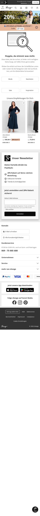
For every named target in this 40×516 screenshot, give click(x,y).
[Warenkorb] (37, 8)
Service (4, 263)
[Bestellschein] (26, 8)
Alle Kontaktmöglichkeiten (14, 237)
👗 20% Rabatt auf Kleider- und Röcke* (17, 26)
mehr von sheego (8, 269)
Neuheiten (29, 79)
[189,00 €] (13, 117)
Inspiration (29, 90)
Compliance (30, 317)
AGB (23, 312)
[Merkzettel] (32, 8)
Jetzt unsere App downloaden (20, 285)
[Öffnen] (37, 27)
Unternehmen (7, 257)
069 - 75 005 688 (9, 250)
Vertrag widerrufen (13, 312)
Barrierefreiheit (10, 317)
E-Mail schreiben (10, 232)
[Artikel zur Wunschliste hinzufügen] (23, 102)
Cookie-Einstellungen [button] (20, 321)
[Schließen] (2, 2)
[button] (2, 8)
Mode (10, 79)
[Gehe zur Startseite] (9, 8)
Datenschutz (31, 312)
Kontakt (4, 226)
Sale (10, 90)
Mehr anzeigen (9, 209)
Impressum (21, 317)
